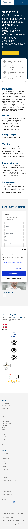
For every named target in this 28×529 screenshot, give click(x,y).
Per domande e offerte (10, 53)
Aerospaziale (5, 403)
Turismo (4, 444)
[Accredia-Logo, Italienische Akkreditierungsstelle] (14, 366)
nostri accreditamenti (17, 317)
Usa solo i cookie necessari (14, 278)
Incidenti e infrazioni (18, 520)
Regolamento (19, 513)
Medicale (4, 425)
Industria (4, 419)
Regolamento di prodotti (9, 517)
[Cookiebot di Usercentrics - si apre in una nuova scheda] (20, 249)
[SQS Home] (7, 2)
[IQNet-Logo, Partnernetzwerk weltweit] (14, 334)
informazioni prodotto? (12, 217)
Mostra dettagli (19, 268)
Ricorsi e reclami (7, 520)
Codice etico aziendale (8, 513)
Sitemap (4, 499)
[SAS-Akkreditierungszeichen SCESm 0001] (14, 342)
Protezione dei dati (7, 524)
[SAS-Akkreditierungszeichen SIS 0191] (14, 357)
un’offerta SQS (10, 219)
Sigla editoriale (18, 524)
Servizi (4, 432)
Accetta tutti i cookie (14, 273)
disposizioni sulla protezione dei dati (12, 262)
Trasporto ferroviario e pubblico (5, 440)
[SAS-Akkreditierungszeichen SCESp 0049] (14, 350)
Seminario (4, 477)
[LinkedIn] (14, 502)
